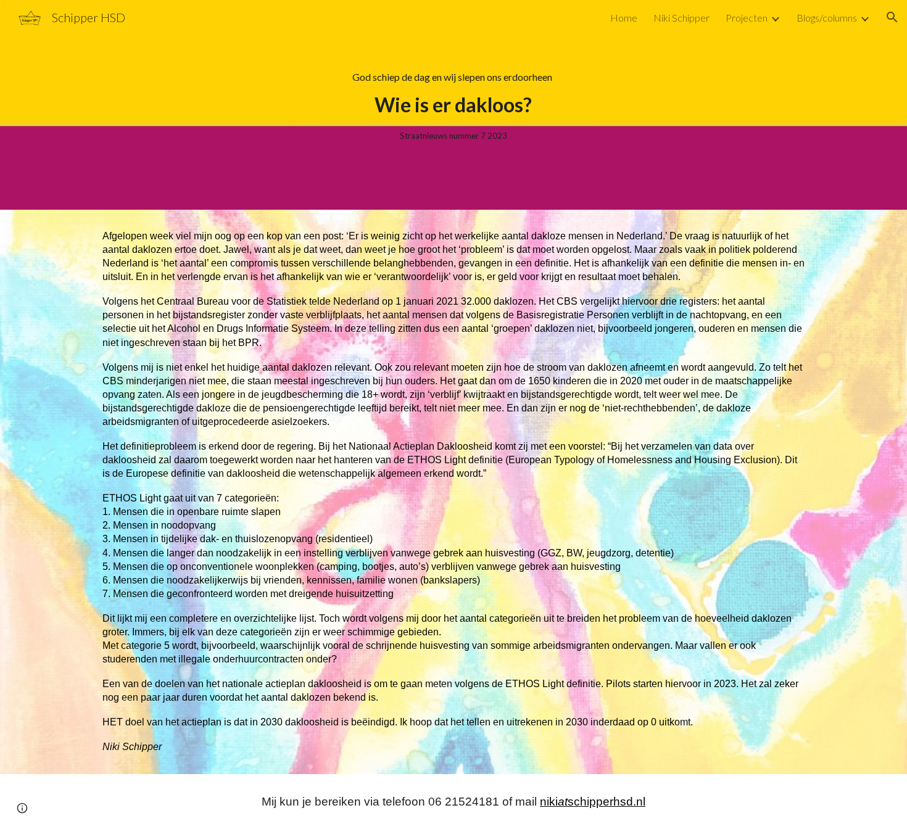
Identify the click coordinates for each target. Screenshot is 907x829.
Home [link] (623, 17)
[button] (892, 17)
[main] (453, 105)
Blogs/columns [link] (827, 17)
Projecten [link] (747, 17)
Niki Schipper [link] (681, 17)
